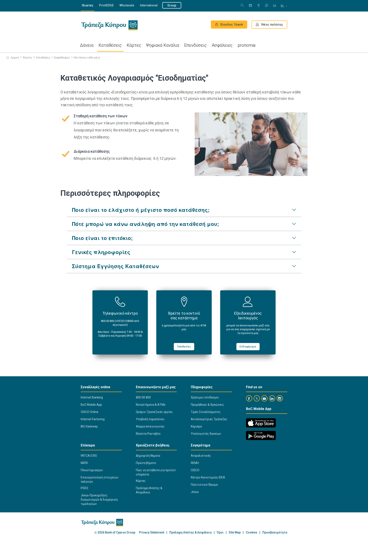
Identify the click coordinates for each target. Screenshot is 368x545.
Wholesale (126, 5)
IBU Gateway (89, 426)
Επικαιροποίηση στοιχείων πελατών (99, 479)
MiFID (84, 463)
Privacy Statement (151, 532)
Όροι (220, 532)
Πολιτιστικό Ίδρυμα (204, 484)
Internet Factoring (93, 419)
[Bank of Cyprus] (109, 25)
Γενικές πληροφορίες (101, 252)
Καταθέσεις (110, 45)
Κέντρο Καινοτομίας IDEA (208, 477)
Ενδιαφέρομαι (248, 346)
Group (171, 5)
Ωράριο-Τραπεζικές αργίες (154, 412)
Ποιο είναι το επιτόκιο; (102, 237)
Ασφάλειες (222, 45)
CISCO (195, 470)
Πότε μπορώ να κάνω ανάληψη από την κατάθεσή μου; (145, 223)
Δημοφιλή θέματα (148, 455)
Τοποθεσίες (184, 346)
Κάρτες (134, 45)
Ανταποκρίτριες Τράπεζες (209, 419)
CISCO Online (89, 412)
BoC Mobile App (91, 404)
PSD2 (84, 488)
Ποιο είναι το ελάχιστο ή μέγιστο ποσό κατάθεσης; (141, 209)
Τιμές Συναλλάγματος (206, 412)
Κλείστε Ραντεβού (148, 433)
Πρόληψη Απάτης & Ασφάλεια (149, 490)
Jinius (195, 492)
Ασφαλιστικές (201, 455)
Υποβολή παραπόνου (150, 419)
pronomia (247, 45)
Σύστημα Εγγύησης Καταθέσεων (115, 266)
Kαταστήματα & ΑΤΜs (150, 404)
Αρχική (14, 57)
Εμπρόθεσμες (62, 57)
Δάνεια (86, 45)
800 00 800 (143, 397)
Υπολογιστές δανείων (206, 433)
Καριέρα (196, 426)
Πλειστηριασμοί (92, 470)
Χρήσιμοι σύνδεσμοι (205, 397)
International (149, 5)
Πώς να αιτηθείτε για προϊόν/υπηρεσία (156, 472)
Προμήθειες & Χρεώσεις (207, 404)
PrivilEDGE (106, 5)
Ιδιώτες (87, 5)
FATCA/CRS (89, 455)
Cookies (251, 532)
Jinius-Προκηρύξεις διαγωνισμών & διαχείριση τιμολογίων (99, 500)
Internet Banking (92, 397)
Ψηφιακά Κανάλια (162, 45)
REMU (195, 463)
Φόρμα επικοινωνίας (150, 426)
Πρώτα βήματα (146, 463)
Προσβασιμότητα (274, 532)
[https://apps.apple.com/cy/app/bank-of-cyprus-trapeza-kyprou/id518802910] (261, 422)
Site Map (235, 532)
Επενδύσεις (195, 45)
